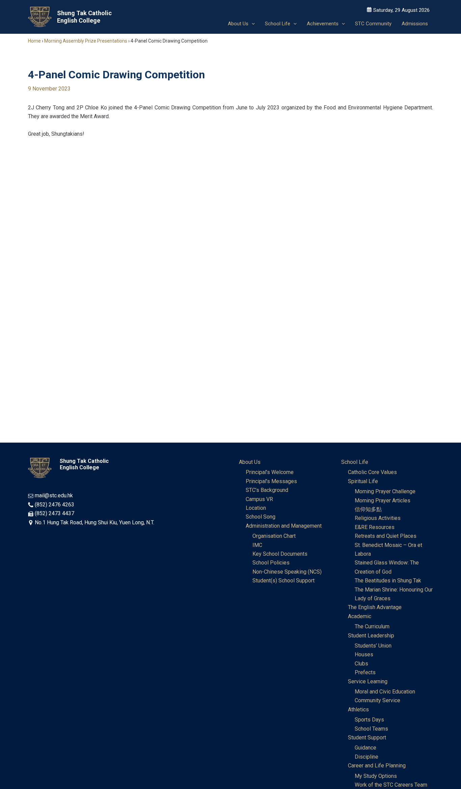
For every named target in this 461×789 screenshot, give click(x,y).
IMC (257, 545)
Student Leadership (371, 635)
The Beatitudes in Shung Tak (388, 580)
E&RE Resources (375, 527)
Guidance (365, 747)
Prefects (365, 672)
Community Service (377, 700)
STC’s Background (267, 490)
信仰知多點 (368, 509)
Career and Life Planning (377, 765)
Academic (359, 616)
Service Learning (367, 681)
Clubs (361, 663)
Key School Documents (279, 554)
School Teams (371, 729)
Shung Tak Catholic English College (84, 16)
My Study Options (376, 776)
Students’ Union (373, 645)
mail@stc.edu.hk (54, 495)
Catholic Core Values (372, 472)
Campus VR (259, 499)
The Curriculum (372, 626)
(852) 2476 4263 (54, 504)
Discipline (366, 757)
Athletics (358, 709)
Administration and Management (284, 526)
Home (34, 41)
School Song (260, 517)
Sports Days (369, 719)
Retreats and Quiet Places (385, 536)
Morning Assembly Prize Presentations (85, 41)
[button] (251, 23)
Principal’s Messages (271, 481)
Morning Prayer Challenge (385, 491)
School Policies (271, 562)
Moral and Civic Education (385, 691)
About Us (250, 462)
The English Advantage (375, 607)
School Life (354, 462)
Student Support (367, 737)
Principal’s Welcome (270, 472)
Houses (364, 654)
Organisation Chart (274, 536)
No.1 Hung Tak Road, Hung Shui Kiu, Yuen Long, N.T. (94, 522)
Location (256, 508)
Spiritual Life (363, 481)
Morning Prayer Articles (382, 500)
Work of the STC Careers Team (391, 785)
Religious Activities (378, 518)
